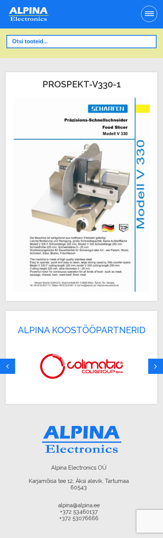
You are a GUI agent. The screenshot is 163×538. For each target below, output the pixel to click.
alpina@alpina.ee (79, 505)
